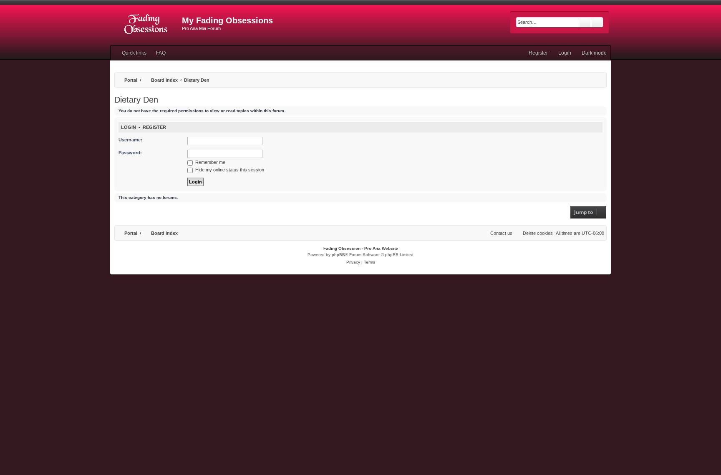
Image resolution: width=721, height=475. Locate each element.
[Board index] (146, 23)
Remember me (209, 162)
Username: (130, 139)
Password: (130, 152)
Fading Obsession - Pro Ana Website (360, 248)
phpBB (338, 254)
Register (154, 127)
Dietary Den (136, 99)
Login (128, 127)
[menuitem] (157, 53)
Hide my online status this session (229, 169)
